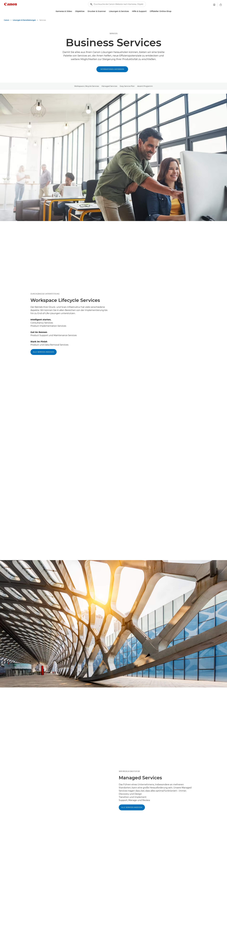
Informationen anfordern (112, 69)
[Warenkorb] (221, 5)
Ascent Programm (145, 86)
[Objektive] (85, 11)
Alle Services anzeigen (43, 352)
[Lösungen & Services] (130, 11)
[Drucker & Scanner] (107, 11)
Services (113, 33)
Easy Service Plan (127, 86)
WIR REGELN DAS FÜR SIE (129, 771)
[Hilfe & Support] (148, 11)
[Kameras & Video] (73, 11)
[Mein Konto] (214, 5)
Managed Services (109, 86)
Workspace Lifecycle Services (86, 86)
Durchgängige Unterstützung (45, 294)
